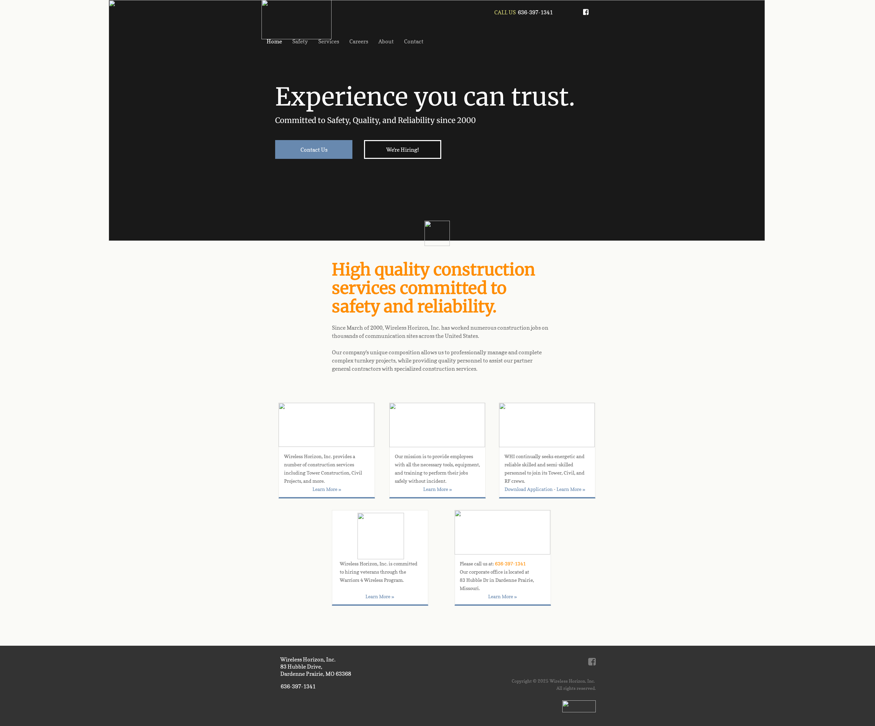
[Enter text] (586, 14)
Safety (300, 41)
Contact (413, 41)
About (386, 41)
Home (274, 41)
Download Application (528, 489)
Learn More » (570, 489)
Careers (358, 41)
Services (328, 41)
